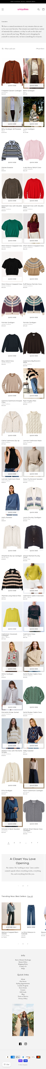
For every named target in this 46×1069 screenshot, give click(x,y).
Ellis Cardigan (7, 790)
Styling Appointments (23, 983)
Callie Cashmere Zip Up (10, 440)
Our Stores (23, 981)
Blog (23, 994)
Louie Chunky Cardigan (32, 517)
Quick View (12, 85)
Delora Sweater (7, 167)
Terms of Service (23, 996)
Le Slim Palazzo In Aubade (28, 933)
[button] (2, 9)
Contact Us (23, 966)
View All (30, 896)
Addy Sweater (28, 751)
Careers (23, 990)
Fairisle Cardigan (8, 322)
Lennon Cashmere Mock (32, 440)
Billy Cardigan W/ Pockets (11, 129)
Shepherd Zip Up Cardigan (12, 556)
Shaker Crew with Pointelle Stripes (12, 751)
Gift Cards (23, 992)
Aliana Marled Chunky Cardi (31, 556)
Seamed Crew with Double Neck (12, 206)
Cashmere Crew (29, 634)
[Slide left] (18, 885)
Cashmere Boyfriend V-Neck (32, 361)
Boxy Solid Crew (8, 361)
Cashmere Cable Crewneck (33, 596)
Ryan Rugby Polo (29, 401)
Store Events (23, 988)
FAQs (23, 968)
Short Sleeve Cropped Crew (12, 246)
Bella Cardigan (29, 90)
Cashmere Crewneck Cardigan (9, 634)
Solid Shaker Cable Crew (32, 674)
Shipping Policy (23, 964)
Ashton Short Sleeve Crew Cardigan (33, 829)
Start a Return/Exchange (23, 960)
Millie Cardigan (7, 674)
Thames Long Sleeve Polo (11, 596)
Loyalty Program (23, 986)
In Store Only (11, 927)
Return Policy (23, 962)
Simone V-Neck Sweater (11, 829)
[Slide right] (27, 885)
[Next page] (37, 842)
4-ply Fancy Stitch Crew (32, 167)
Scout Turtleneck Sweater (33, 479)
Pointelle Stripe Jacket (10, 712)
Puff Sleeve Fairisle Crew (32, 284)
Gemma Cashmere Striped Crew (12, 401)
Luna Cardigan (29, 129)
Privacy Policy (23, 998)
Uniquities (25, 1064)
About (23, 979)
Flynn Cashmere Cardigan (33, 790)
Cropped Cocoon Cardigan (12, 90)
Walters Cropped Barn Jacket (10, 933)
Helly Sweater (7, 517)
